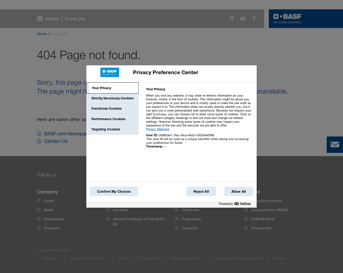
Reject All (201, 191)
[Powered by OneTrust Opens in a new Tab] (236, 204)
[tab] (112, 88)
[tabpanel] (199, 120)
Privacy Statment (157, 129)
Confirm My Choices (114, 191)
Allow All (238, 191)
